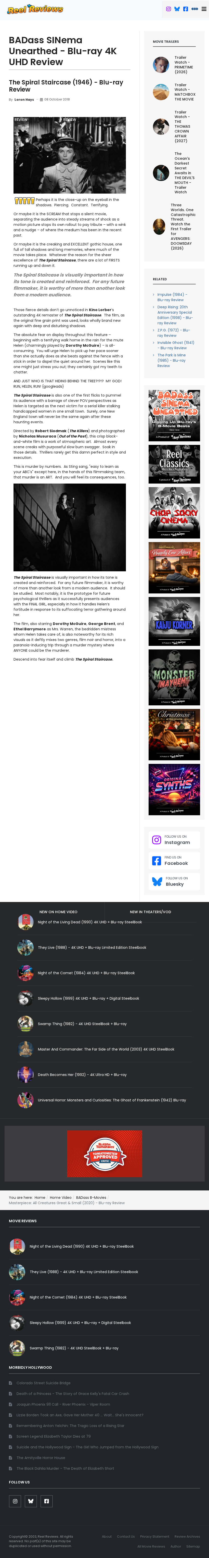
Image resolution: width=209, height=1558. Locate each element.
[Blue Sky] (177, 9)
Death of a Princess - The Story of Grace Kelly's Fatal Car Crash (73, 1393)
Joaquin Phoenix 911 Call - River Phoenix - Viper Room (63, 1404)
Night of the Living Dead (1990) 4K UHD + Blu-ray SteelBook (82, 1246)
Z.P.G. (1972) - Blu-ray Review (174, 333)
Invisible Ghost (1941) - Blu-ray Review (176, 345)
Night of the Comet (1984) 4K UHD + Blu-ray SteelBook (86, 972)
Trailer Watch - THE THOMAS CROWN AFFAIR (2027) (182, 126)
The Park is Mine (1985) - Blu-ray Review (172, 360)
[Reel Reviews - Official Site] (35, 8)
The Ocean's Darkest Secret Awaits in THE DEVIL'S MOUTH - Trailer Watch (184, 173)
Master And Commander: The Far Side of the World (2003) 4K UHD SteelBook (106, 1049)
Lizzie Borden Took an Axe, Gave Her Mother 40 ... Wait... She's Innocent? (80, 1415)
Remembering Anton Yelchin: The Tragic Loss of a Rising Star (70, 1425)
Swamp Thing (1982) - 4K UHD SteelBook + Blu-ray (82, 1023)
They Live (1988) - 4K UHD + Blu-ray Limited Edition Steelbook (92, 947)
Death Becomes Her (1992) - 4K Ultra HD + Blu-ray (82, 1074)
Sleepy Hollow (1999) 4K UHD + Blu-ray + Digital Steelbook (88, 998)
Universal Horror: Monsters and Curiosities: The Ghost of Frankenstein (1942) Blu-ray (112, 1100)
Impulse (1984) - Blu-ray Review (172, 297)
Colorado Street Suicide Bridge (44, 1383)
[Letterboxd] (194, 9)
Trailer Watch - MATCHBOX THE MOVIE (185, 92)
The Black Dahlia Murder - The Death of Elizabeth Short (65, 1468)
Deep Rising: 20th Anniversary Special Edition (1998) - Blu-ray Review (175, 315)
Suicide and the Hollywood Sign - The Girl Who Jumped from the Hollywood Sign (88, 1447)
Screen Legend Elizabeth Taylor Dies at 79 (54, 1436)
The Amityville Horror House (41, 1457)
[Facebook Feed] (185, 9)
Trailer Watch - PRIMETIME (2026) (184, 65)
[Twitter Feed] (168, 9)
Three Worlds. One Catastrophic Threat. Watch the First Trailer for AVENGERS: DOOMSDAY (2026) (183, 226)
